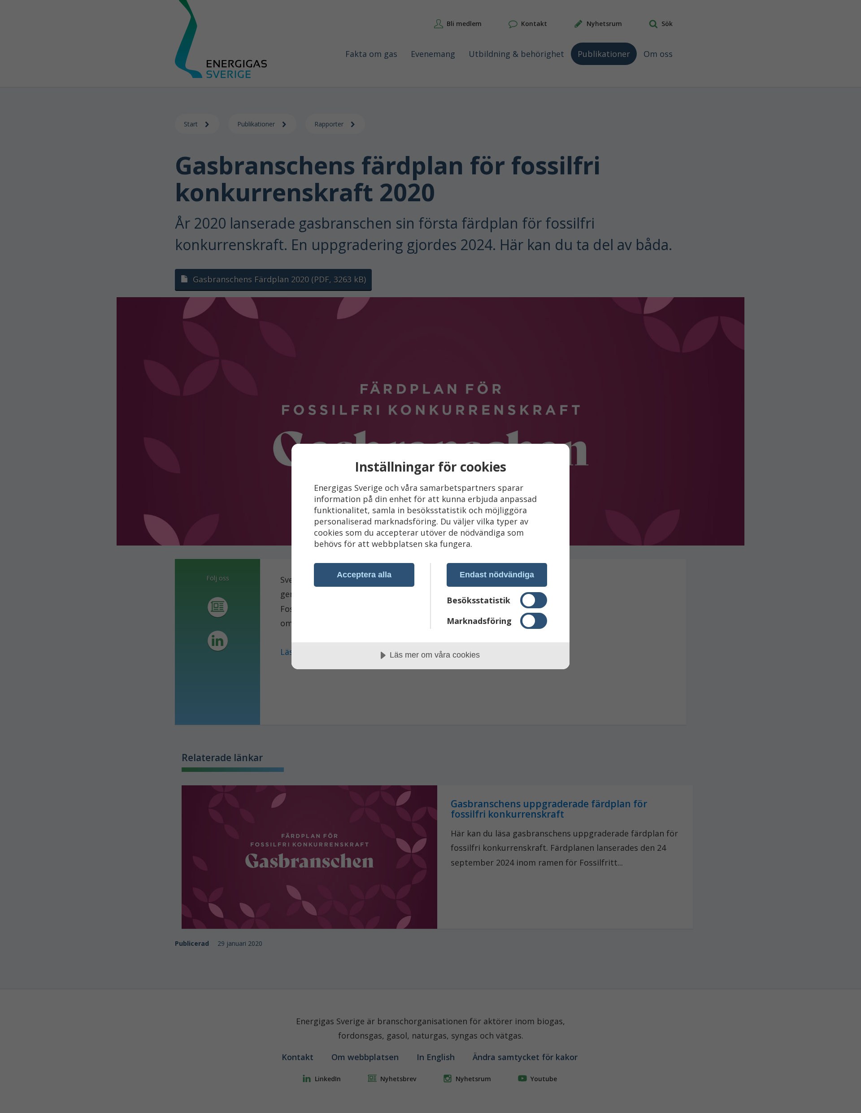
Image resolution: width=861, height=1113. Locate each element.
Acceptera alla (364, 574)
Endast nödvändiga (497, 574)
